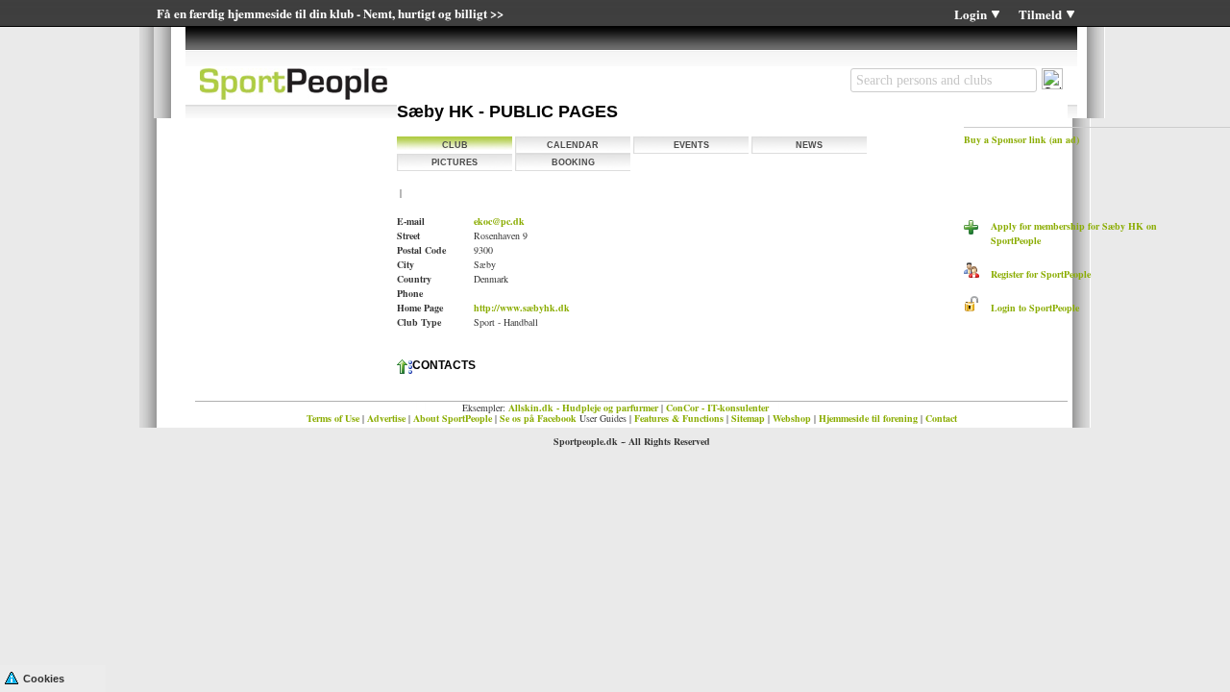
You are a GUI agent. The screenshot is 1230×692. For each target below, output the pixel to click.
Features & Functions (679, 418)
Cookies (43, 678)
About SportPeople (452, 418)
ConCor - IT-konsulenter (717, 407)
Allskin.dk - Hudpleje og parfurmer (583, 407)
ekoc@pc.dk (499, 221)
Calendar (573, 145)
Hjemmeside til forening (868, 418)
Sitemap (748, 418)
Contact (941, 418)
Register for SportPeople (1035, 274)
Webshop (792, 418)
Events (691, 145)
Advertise (386, 418)
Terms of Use (333, 418)
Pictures (454, 162)
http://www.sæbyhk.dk (522, 307)
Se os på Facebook (538, 418)
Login (970, 14)
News (809, 145)
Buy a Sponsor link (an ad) (1021, 139)
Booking (573, 162)
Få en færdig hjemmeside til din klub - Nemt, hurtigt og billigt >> (330, 13)
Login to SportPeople (1029, 307)
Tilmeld (1040, 14)
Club (455, 145)
